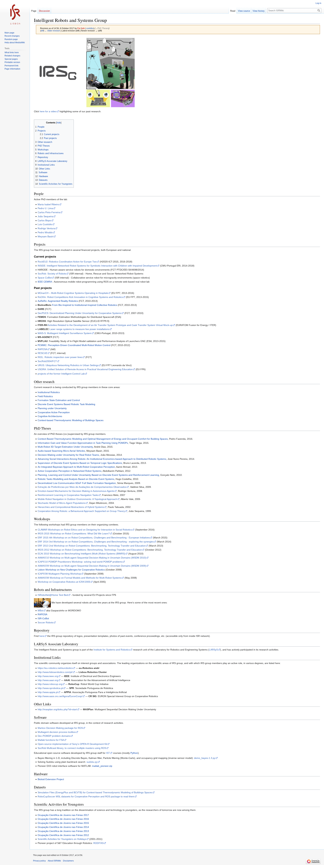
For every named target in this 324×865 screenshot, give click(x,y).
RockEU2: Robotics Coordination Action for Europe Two (67, 261)
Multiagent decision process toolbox (57, 732)
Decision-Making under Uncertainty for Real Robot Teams (68, 455)
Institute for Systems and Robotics (111, 649)
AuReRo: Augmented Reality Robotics (58, 301)
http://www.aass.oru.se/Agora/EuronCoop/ (60, 696)
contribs (89, 28)
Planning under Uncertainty (52, 408)
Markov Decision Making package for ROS (60, 728)
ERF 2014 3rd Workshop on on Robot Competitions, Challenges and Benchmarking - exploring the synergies (96, 541)
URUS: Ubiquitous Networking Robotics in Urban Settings (68, 365)
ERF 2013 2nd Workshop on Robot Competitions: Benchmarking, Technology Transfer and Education (92, 545)
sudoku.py (92, 762)
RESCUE (42, 353)
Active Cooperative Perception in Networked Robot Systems (69, 471)
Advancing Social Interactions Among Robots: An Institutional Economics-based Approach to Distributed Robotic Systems (102, 459)
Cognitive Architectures (50, 416)
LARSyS (213, 649)
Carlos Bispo (44, 220)
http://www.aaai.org (48, 680)
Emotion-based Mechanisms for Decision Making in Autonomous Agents (76, 491)
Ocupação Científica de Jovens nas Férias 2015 (63, 823)
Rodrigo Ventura (46, 228)
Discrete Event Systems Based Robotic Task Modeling (66, 404)
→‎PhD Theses (102, 28)
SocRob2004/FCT (47, 361)
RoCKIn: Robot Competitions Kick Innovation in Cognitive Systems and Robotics (80, 297)
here (41, 636)
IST (108, 753)
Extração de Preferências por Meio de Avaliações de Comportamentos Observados (82, 487)
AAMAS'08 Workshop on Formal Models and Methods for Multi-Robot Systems (80, 577)
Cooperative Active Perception (54, 412)
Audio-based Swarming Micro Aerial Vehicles (61, 450)
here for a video (48, 111)
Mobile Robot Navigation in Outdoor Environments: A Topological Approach (77, 499)
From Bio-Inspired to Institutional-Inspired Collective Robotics (84, 305)
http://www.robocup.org (50, 684)
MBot (40, 610)
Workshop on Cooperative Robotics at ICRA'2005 (64, 581)
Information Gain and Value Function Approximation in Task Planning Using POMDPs (83, 443)
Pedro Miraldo (45, 232)
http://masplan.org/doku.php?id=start (57, 709)
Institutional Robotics (49, 392)
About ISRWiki (54, 861)
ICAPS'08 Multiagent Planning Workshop (59, 573)
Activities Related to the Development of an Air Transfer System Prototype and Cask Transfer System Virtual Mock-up (110, 325)
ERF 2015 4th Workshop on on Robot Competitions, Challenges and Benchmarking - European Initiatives (94, 537)
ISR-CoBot (43, 618)
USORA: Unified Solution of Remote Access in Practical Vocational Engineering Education (85, 369)
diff (42, 31)
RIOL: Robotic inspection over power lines (60, 357)
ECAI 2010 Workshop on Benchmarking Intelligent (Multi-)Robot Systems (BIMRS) (81, 553)
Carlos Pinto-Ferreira (49, 212)
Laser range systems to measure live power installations (79, 329)
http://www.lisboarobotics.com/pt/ (55, 672)
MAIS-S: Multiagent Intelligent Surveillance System (64, 333)
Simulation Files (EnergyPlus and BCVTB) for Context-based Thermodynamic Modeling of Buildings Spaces (95, 792)
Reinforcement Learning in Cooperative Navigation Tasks (68, 495)
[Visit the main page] (14, 13)
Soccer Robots (45, 622)
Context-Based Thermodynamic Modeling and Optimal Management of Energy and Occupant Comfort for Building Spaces (103, 438)
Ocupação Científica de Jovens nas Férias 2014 (63, 827)
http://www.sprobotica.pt (50, 688)
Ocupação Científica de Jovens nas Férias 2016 (63, 819)
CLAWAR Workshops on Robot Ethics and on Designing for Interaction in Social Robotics (85, 529)
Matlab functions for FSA (51, 740)
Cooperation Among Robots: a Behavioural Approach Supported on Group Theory (81, 511)
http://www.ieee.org (48, 676)
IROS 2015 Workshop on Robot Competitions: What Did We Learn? (74, 533)
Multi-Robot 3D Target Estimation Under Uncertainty (65, 446)
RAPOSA (42, 349)
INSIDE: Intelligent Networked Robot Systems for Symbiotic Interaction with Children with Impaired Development (97, 265)
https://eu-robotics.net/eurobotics (55, 668)
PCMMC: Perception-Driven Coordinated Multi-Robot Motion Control (74, 345)
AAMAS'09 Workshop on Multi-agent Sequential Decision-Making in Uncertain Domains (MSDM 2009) (92, 565)
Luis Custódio (45, 224)
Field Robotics (45, 396)
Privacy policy (39, 861)
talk (83, 28)
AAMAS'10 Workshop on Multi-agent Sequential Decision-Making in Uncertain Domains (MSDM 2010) (92, 557)
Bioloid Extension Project (51, 779)
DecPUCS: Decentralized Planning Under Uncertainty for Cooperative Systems (79, 313)
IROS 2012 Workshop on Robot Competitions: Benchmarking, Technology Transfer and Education (90, 549)
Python (134, 753)
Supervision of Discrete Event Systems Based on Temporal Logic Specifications (80, 463)
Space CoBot (45, 277)
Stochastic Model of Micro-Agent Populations (61, 503)
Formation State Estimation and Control (59, 400)
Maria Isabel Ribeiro (48, 204)
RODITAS (98, 843)
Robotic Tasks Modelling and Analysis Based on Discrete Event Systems (76, 479)
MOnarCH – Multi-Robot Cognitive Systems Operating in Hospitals (73, 293)
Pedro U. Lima (45, 208)
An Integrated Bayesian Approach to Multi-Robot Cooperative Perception (76, 466)
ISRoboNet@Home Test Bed (53, 595)
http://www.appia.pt (48, 692)
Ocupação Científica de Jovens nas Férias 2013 (63, 831)
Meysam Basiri (45, 236)
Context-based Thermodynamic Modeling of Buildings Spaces (70, 420)
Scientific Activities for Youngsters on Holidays (62, 839)
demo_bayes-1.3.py (204, 758)
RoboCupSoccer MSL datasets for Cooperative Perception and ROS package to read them (86, 796)
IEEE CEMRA (45, 281)
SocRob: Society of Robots (52, 273)
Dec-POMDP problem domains (54, 736)
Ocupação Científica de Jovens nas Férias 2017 (63, 815)
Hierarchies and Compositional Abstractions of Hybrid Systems (71, 507)
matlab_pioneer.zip (102, 766)
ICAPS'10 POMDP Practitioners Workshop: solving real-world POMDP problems (80, 561)
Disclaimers (68, 861)
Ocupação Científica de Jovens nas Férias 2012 (63, 835)
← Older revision (52, 31)
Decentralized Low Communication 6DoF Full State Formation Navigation (77, 483)
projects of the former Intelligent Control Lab (61, 373)
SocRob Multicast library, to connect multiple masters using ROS (72, 748)
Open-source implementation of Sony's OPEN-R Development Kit (72, 744)
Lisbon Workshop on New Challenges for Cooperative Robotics (71, 569)
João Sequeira (45, 216)
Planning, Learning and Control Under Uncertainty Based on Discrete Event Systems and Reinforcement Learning (98, 475)
